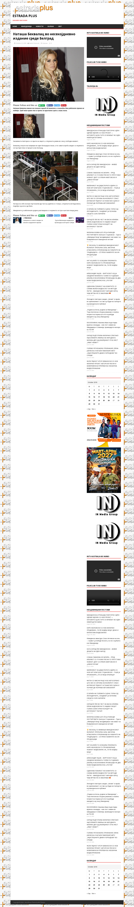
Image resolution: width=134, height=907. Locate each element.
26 (109, 400)
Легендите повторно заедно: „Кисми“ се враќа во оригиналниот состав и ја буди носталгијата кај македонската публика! (104, 301)
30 (94, 404)
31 (99, 404)
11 (104, 393)
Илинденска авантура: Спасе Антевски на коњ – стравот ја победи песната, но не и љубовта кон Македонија (103, 156)
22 (89, 400)
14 (118, 393)
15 (89, 397)
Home (15, 26)
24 (99, 400)
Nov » (94, 409)
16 (94, 397)
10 (99, 393)
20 (113, 397)
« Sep (88, 409)
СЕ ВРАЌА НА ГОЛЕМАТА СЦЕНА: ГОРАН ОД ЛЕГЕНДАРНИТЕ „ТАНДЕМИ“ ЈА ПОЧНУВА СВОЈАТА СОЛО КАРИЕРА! (102, 211)
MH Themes (41, 902)
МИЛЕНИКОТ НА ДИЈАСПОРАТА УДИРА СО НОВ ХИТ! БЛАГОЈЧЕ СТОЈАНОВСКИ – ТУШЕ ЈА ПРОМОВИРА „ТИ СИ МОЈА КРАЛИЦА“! (103, 188)
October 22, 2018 (21, 43)
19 (109, 397)
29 (89, 404)
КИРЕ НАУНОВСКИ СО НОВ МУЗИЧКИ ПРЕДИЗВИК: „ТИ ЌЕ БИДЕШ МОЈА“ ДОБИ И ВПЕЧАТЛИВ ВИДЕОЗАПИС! (102, 145)
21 (118, 397)
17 (99, 397)
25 (104, 400)
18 (104, 397)
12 (109, 393)
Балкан (51, 26)
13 (113, 393)
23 (94, 400)
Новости (39, 26)
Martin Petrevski (34, 43)
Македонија (26, 26)
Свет (60, 26)
